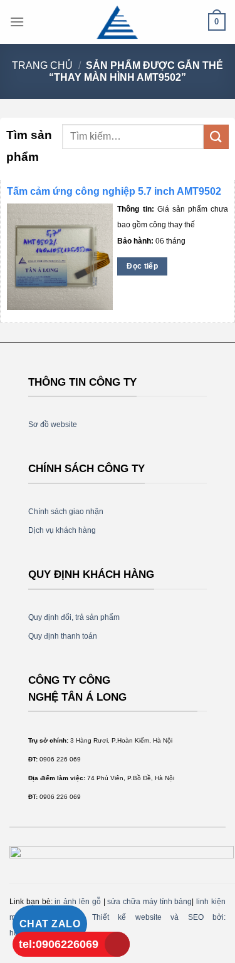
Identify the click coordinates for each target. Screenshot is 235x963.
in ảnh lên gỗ (77, 901)
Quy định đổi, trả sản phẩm (74, 617)
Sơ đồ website (52, 424)
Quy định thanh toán (62, 636)
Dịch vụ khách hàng (62, 530)
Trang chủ (42, 65)
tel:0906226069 (58, 944)
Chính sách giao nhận (65, 511)
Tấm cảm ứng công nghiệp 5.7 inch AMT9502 (114, 191)
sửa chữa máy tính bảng (149, 901)
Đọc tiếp (142, 266)
